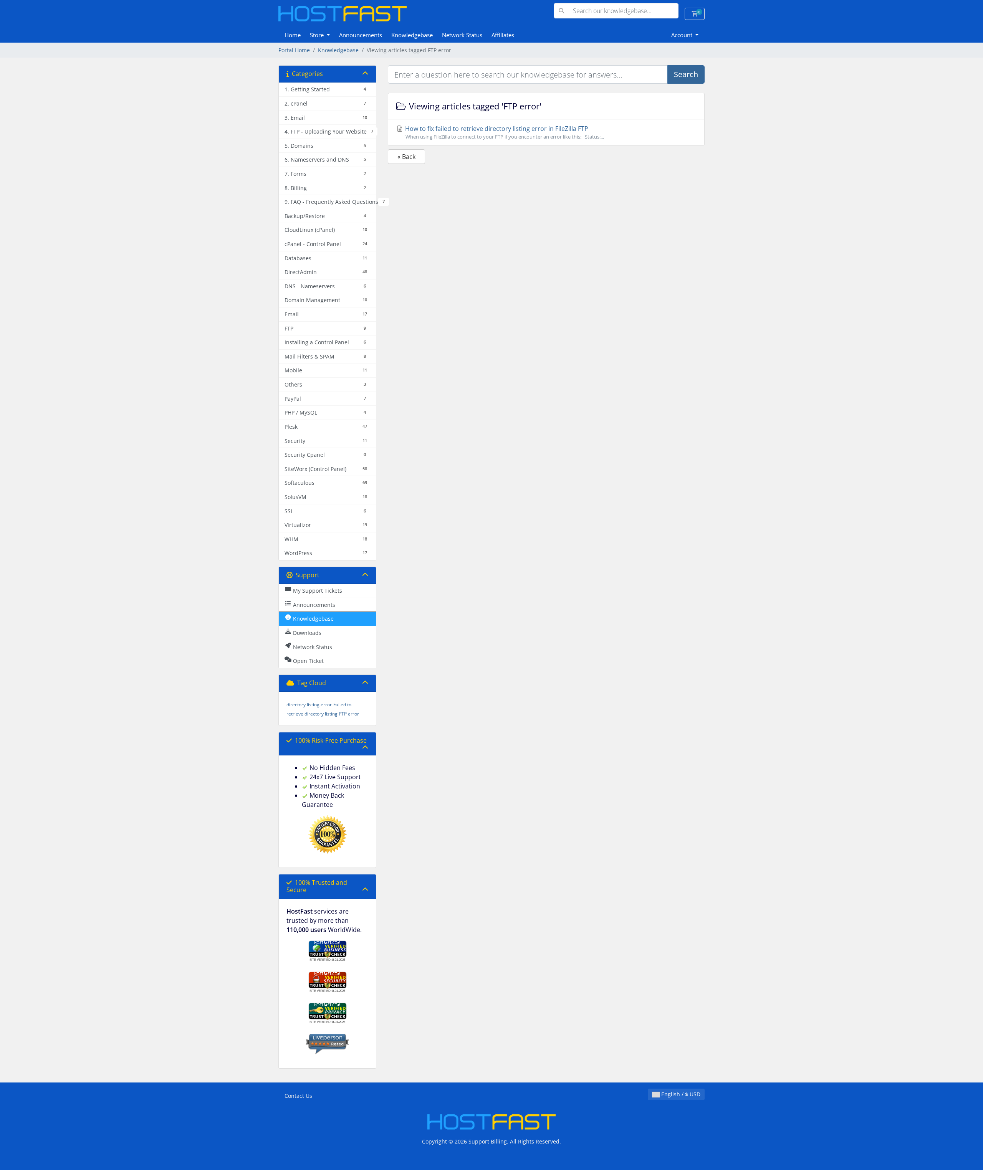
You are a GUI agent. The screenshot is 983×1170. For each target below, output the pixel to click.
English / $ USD (680, 1094)
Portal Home (294, 50)
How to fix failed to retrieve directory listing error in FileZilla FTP (504, 132)
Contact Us (298, 1095)
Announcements (360, 35)
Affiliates (503, 35)
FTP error (349, 714)
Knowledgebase (412, 35)
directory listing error (309, 704)
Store (317, 35)
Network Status (462, 35)
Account (682, 35)
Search (686, 74)
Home (293, 35)
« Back (406, 156)
